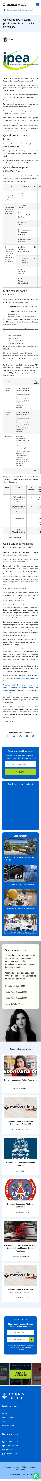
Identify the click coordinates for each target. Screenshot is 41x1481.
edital (19, 299)
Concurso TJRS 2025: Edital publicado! (20, 884)
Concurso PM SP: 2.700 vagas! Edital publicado (20, 933)
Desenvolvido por (20, 1474)
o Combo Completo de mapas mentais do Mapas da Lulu (20, 687)
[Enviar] (31, 1339)
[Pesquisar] (4, 10)
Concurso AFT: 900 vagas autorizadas (20, 908)
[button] (8, 736)
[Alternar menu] (37, 4)
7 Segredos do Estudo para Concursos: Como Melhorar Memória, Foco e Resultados (20, 1248)
